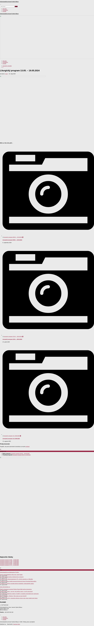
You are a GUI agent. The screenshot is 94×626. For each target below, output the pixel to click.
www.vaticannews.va (5, 587)
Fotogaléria (5, 10)
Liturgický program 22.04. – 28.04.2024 (12, 339)
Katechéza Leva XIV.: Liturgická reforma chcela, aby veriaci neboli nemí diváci (19, 598)
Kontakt (4, 11)
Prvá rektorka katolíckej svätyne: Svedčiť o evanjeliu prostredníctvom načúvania (19, 593)
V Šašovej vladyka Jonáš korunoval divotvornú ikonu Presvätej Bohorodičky (18, 581)
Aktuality (5, 8)
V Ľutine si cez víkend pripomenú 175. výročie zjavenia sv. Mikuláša (16, 579)
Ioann (6, 73)
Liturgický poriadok (7, 66)
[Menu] (0, 4)
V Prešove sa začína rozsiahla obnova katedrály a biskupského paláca (17, 583)
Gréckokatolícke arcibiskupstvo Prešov (9, 572)
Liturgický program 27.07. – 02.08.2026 (9, 565)
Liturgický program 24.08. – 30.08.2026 (9, 559)
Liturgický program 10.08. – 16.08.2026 (9, 562)
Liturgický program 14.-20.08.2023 (11, 438)
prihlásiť (27, 446)
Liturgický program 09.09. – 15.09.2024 (12, 240)
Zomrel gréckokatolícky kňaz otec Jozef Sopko (11, 574)
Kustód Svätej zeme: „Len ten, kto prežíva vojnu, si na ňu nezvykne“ (16, 591)
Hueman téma (16, 624)
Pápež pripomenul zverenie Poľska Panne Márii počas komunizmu (16, 589)
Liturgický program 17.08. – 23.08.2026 (9, 561)
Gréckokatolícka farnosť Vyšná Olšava (9, 1)
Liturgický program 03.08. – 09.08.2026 (9, 563)
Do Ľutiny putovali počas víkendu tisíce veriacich (11, 577)
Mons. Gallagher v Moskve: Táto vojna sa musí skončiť (13, 596)
